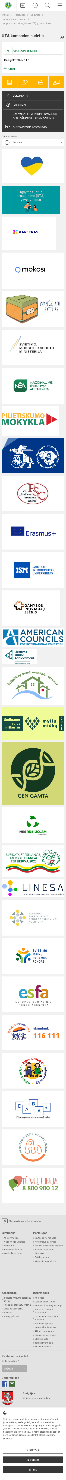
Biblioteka (39, 1253)
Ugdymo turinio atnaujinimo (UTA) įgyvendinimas (26, 23)
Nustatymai (33, 1450)
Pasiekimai (19, 104)
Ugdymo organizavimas (14, 19)
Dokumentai (20, 95)
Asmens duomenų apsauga (48, 1305)
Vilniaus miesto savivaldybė (37, 1398)
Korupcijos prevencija (45, 1335)
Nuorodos (39, 1298)
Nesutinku (33, 1460)
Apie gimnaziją (11, 1238)
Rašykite (8, 1368)
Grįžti (11, 68)
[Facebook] (4, 1384)
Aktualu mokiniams (44, 1331)
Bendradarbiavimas (13, 1253)
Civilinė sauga (41, 1339)
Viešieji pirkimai (11, 1316)
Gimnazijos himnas (13, 1249)
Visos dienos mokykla (45, 1261)
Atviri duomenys (43, 1346)
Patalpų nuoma (42, 1257)
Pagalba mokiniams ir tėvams (49, 1245)
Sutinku (33, 1469)
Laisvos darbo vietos (45, 1302)
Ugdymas (35, 15)
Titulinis (6, 15)
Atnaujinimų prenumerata (30, 126)
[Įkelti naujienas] (23, 5)
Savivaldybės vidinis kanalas (25, 1221)
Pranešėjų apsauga (44, 1323)
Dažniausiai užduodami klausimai (46, 1318)
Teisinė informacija (44, 1343)
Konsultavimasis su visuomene (44, 1311)
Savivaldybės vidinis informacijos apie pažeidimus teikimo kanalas (35, 116)
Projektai (8, 1312)
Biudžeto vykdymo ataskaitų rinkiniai (17, 1299)
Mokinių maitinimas (44, 1249)
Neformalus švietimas (45, 1242)
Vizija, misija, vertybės (14, 1242)
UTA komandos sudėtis (25, 51)
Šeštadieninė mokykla (45, 1238)
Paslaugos (20, 15)
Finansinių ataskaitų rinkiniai (17, 1305)
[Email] (12, 1384)
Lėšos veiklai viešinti (13, 1309)
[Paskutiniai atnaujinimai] (35, 5)
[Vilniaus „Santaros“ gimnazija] (8, 5)
